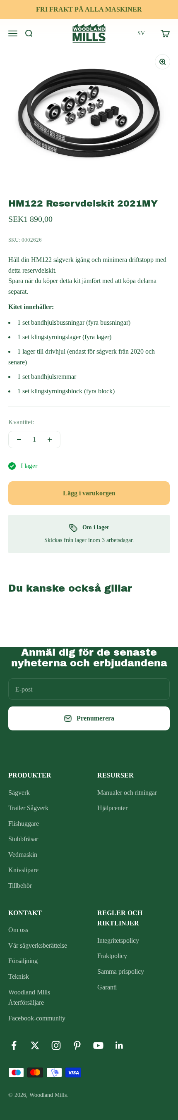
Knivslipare (23, 869)
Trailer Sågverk (28, 807)
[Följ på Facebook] (13, 1045)
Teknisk (18, 976)
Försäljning (23, 960)
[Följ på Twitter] (35, 1045)
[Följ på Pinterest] (77, 1045)
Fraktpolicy (112, 955)
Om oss (18, 929)
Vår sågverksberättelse (37, 945)
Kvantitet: (21, 422)
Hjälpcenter (112, 807)
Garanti (107, 987)
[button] (141, 33)
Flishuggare (23, 823)
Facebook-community (36, 1018)
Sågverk (19, 792)
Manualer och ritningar (127, 792)
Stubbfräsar (23, 838)
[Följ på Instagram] (56, 1045)
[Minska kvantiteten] (19, 439)
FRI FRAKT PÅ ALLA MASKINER (89, 9)
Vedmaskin (22, 854)
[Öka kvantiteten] (49, 439)
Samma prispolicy (120, 971)
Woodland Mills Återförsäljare (29, 997)
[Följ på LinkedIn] (119, 1045)
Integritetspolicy (118, 940)
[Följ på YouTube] (98, 1045)
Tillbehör (20, 885)
